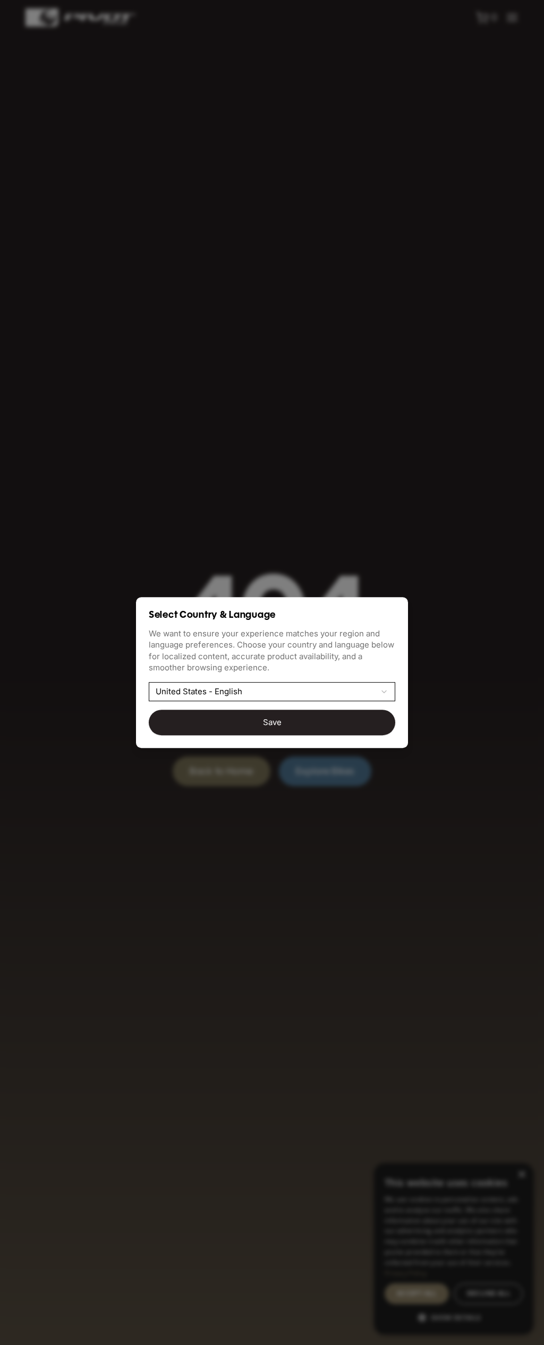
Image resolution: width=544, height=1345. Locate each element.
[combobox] (272, 691)
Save (272, 722)
